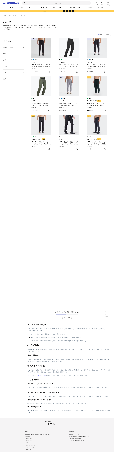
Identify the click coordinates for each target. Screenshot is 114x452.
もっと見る (67, 318)
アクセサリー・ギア (40, 375)
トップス (30, 375)
